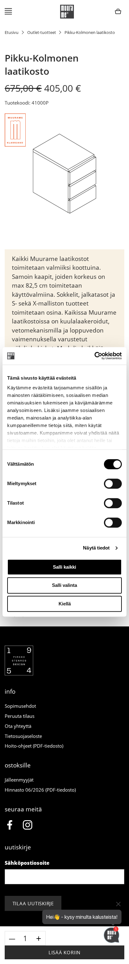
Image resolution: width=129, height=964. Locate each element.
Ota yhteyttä (18, 726)
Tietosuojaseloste (23, 736)
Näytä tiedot (96, 547)
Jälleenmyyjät (19, 780)
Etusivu (11, 32)
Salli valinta (64, 585)
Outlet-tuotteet (41, 32)
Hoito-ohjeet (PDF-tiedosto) (34, 746)
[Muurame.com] (19, 673)
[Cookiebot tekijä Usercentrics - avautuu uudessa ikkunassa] (94, 356)
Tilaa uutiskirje (33, 903)
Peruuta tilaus (19, 716)
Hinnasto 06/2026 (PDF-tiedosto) (40, 790)
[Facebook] (9, 826)
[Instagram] (28, 826)
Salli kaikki (64, 567)
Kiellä (65, 603)
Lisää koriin (64, 952)
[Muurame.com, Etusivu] (67, 12)
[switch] (113, 484)
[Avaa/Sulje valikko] (8, 11)
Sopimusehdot (20, 706)
